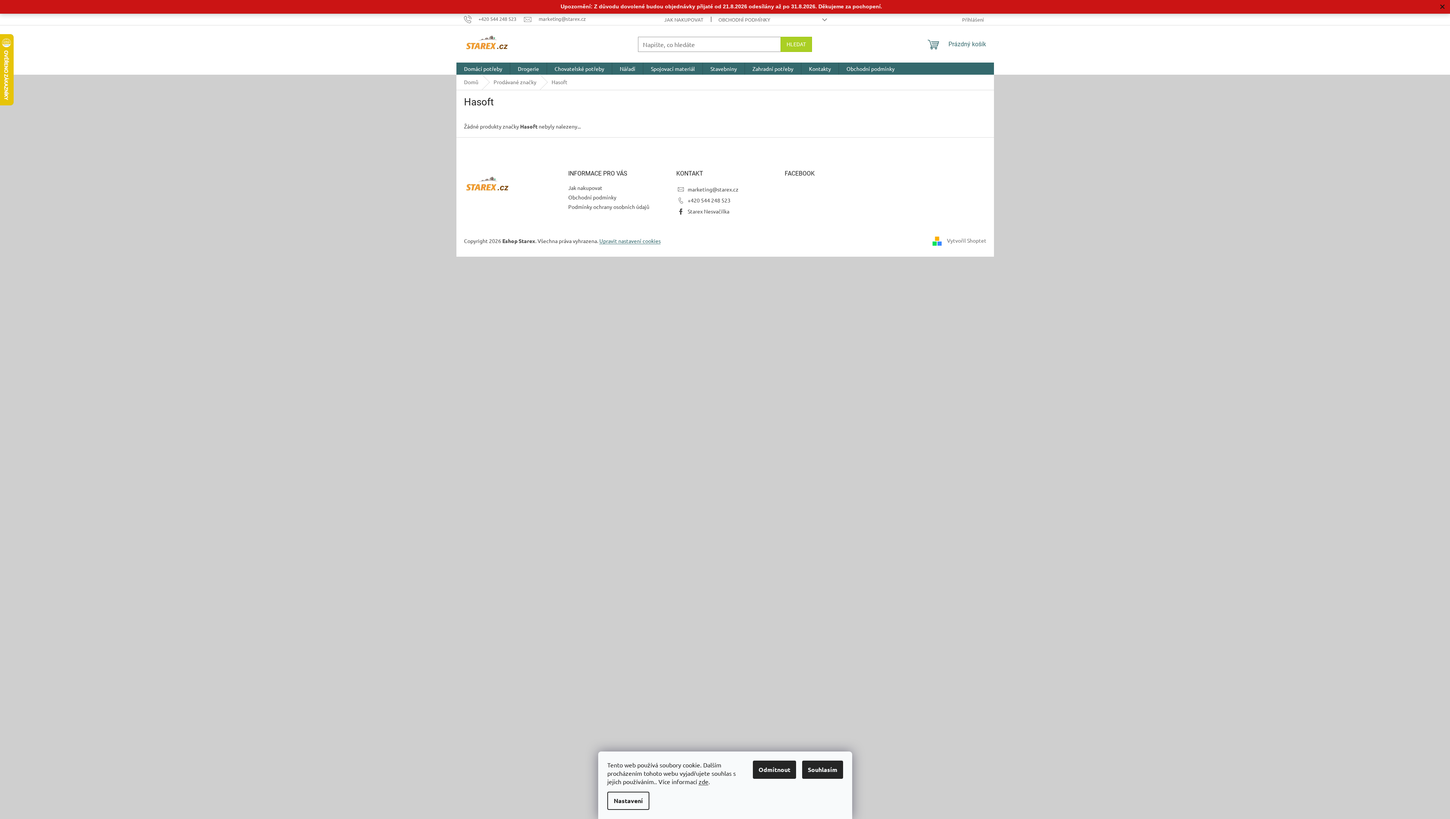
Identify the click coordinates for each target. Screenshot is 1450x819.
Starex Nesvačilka (708, 211)
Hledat (796, 44)
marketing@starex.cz (713, 189)
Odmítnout (774, 770)
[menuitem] (483, 69)
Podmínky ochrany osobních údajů (608, 206)
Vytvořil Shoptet (966, 240)
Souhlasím (822, 770)
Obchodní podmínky (744, 19)
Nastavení (628, 801)
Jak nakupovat (683, 19)
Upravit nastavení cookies (630, 240)
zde (704, 781)
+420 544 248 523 (709, 200)
